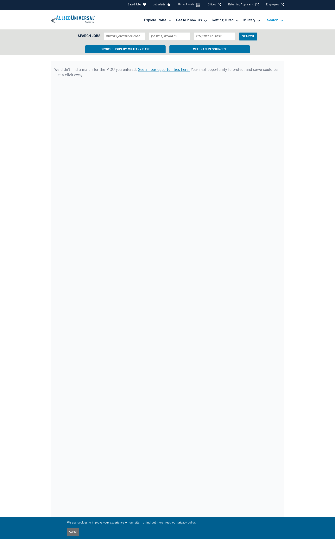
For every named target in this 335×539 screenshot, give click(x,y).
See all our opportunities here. (164, 70)
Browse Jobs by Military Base (125, 49)
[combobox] (124, 36)
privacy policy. (186, 522)
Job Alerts (159, 4)
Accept (73, 532)
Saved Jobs (134, 4)
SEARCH (248, 36)
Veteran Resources (209, 49)
